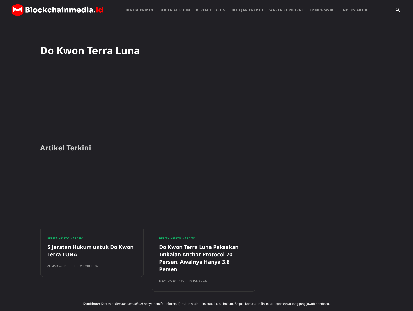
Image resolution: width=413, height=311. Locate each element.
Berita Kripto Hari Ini (65, 238)
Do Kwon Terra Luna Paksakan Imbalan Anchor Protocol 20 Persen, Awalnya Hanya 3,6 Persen (199, 257)
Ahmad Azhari (58, 266)
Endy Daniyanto (172, 280)
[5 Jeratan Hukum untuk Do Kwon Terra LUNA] (92, 195)
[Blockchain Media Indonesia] (57, 10)
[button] (397, 10)
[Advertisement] (206, 102)
